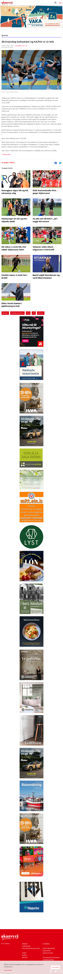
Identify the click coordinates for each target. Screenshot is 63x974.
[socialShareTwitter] (60, 163)
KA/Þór (40, 313)
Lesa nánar (8, 970)
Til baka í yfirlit (8, 163)
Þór (28, 313)
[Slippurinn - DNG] (31, 897)
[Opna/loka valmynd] (60, 2)
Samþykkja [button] (55, 967)
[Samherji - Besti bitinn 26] (31, 631)
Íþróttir (5, 313)
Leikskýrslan (6, 154)
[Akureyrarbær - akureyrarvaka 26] (31, 19)
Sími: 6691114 (5, 944)
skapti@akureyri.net (21, 45)
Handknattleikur (17, 313)
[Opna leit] (55, 2)
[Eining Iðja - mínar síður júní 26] (31, 507)
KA (34, 313)
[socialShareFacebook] (55, 163)
